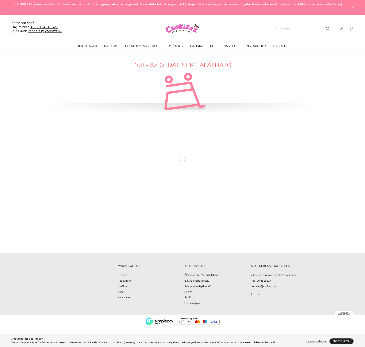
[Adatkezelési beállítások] (259, 294)
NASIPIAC (111, 46)
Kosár (121, 292)
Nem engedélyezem (316, 341)
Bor (213, 46)
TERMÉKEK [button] (172, 46)
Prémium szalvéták (141, 46)
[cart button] (351, 28)
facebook (252, 294)
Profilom (123, 286)
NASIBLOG (231, 46)
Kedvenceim (124, 297)
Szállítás (189, 297)
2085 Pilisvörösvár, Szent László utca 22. (274, 275)
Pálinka (196, 46)
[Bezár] (352, 7)
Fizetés (188, 292)
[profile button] (342, 28)
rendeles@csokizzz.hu (45, 31)
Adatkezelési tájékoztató (197, 286)
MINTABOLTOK (255, 46)
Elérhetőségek (192, 303)
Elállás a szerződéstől (196, 281)
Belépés (122, 275)
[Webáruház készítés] (344, 314)
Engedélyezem (341, 341)
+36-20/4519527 (44, 27)
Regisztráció (125, 281)
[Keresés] (328, 28)
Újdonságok (87, 46)
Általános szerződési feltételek (201, 275)
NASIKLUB (280, 46)
